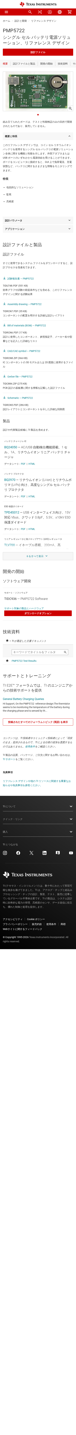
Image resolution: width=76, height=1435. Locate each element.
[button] (6, 12)
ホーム (6, 20)
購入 (5, 831)
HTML (31, 463)
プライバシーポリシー (15, 924)
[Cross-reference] (40, 12)
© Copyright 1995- (16, 937)
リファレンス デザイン (43, 20)
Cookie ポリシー (36, 919)
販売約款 (37, 924)
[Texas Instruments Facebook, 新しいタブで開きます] (18, 854)
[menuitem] (30, 12)
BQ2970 (9, 480)
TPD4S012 (11, 512)
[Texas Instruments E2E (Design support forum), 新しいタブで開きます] (58, 854)
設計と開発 (20, 20)
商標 (63, 924)
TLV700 (9, 545)
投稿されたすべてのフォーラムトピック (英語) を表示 (38, 722)
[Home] (38, 4)
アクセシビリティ (13, 919)
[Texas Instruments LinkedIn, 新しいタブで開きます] (44, 854)
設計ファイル (38, 52)
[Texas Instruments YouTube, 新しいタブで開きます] (71, 854)
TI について (9, 806)
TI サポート (9, 759)
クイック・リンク (13, 819)
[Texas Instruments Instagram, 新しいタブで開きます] (5, 854)
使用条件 (30, 746)
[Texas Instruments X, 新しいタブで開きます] (31, 854)
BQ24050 (10, 447)
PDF (23, 463)
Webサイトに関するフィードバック (22, 929)
